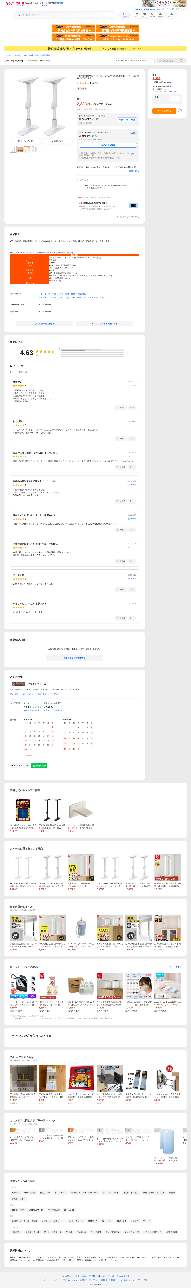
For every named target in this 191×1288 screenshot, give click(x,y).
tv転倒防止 (16, 1232)
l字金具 (69, 1232)
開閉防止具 (93, 1221)
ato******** (132, 579)
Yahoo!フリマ (123, 1276)
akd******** (132, 485)
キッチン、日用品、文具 (51, 297)
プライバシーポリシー (51, 1280)
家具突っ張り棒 (32, 1232)
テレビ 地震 (96, 1232)
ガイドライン (94, 1280)
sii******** (132, 386)
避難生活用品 (30, 1192)
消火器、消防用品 (130, 1192)
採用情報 (112, 1280)
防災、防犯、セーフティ (76, 297)
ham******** (131, 607)
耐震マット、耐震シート (52, 1221)
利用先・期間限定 (98, 139)
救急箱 (172, 1192)
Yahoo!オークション (106, 1276)
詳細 (132, 154)
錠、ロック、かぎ (110, 1192)
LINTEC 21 (69, 1210)
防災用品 (46, 55)
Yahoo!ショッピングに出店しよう (165, 9)
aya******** (132, 548)
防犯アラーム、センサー (153, 1192)
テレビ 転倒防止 (113, 1232)
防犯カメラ (45, 1192)
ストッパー (107, 1221)
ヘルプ (184, 9)
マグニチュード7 (131, 1232)
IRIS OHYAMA (18, 1210)
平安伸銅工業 (54, 1210)
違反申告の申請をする (129, 217)
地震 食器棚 (171, 1232)
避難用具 (16, 1192)
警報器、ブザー (18, 1199)
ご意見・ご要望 (142, 1280)
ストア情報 (55, 694)
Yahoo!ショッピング (71, 1276)
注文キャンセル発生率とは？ (55, 710)
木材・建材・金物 (31, 55)
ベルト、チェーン (75, 1221)
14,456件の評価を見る (32, 710)
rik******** (132, 456)
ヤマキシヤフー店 (12, 55)
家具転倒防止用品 (97, 297)
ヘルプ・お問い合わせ (125, 1280)
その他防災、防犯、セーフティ (84, 1192)
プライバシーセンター (70, 1280)
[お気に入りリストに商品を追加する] (180, 111)
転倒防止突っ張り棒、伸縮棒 (24, 1221)
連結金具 (134, 1221)
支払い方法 (14, 694)
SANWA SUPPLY (36, 1210)
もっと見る (174, 967)
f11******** (132, 519)
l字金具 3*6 (81, 1232)
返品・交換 (42, 694)
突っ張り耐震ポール (52, 1232)
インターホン (60, 1192)
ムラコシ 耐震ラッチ (153, 1232)
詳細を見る (134, 171)
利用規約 (83, 1280)
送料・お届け (28, 694)
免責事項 (104, 1280)
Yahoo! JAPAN (142, 9)
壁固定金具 (121, 1221)
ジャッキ (147, 1221)
